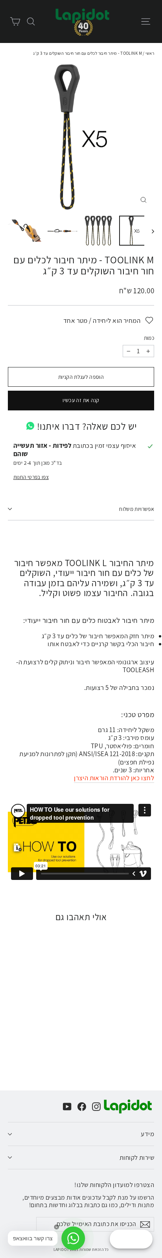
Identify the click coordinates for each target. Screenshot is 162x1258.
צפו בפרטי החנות (31, 477)
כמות (149, 338)
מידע (147, 1133)
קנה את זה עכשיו (81, 400)
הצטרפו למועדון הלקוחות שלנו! (114, 1184)
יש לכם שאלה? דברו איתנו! (87, 426)
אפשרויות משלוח (136, 509)
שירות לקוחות (137, 1157)
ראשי (149, 53)
